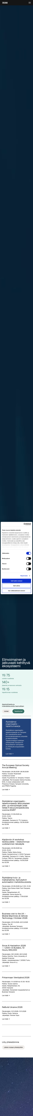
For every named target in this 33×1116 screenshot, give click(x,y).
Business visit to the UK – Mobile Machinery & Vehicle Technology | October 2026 (15, 916)
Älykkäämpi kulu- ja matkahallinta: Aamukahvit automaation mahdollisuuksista (16, 880)
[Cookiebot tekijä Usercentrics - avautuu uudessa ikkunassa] (23, 524)
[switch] (28, 558)
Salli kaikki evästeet (16, 580)
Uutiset (6, 711)
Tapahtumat (18, 711)
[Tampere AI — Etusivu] (4, 3)
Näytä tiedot (24, 575)
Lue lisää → (9, 754)
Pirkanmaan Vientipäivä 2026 (15, 977)
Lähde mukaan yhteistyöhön (13, 1047)
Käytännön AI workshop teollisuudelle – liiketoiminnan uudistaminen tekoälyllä (16, 842)
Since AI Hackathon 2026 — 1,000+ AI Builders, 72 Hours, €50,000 (14, 948)
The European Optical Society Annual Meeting (15, 766)
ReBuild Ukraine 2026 (12, 1007)
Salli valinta (16, 585)
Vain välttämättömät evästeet (16, 590)
